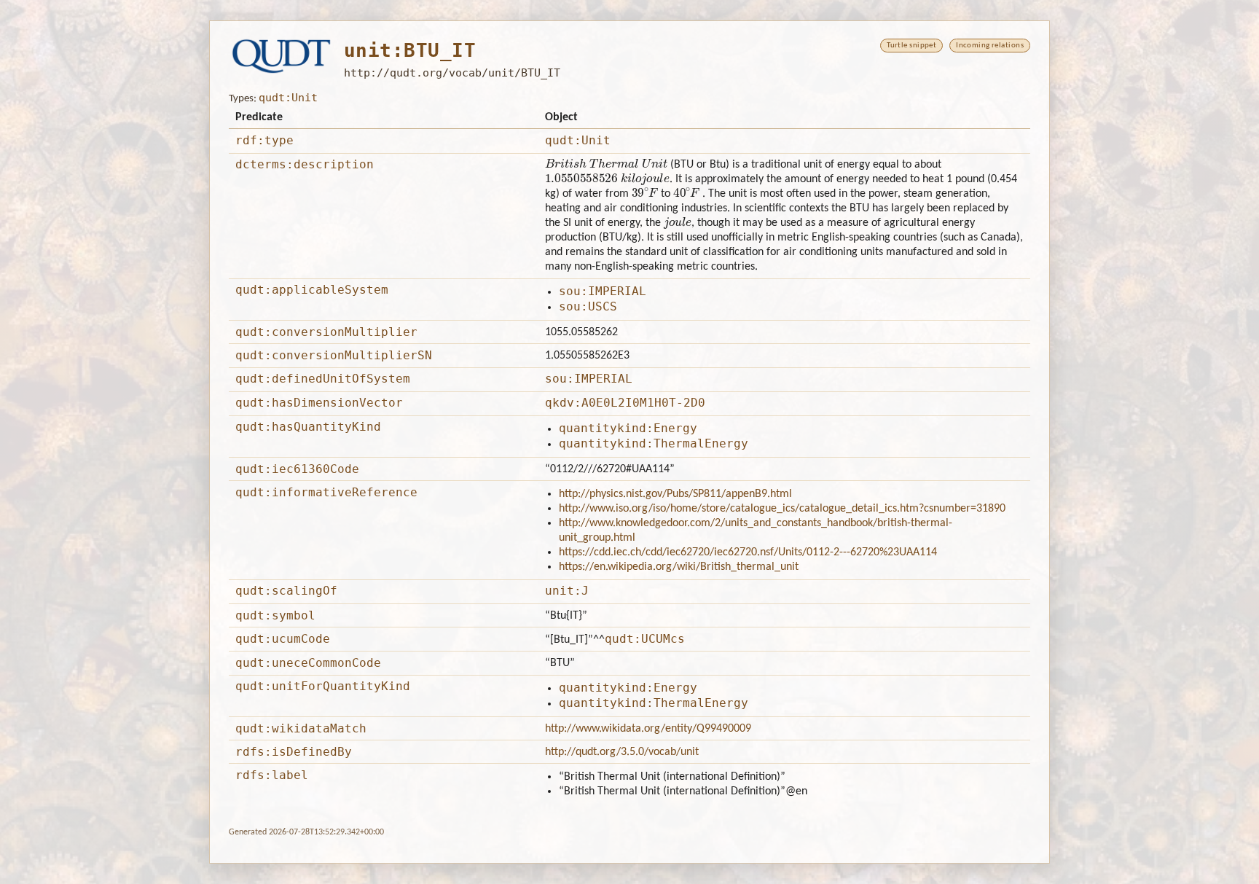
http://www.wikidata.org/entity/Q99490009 (648, 729)
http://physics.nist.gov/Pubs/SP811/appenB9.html (675, 494)
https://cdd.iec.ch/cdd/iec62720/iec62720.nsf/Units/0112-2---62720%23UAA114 (748, 552)
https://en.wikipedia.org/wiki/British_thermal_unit (679, 567)
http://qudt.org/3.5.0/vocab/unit (622, 752)
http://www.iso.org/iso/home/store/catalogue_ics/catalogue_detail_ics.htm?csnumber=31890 (782, 509)
